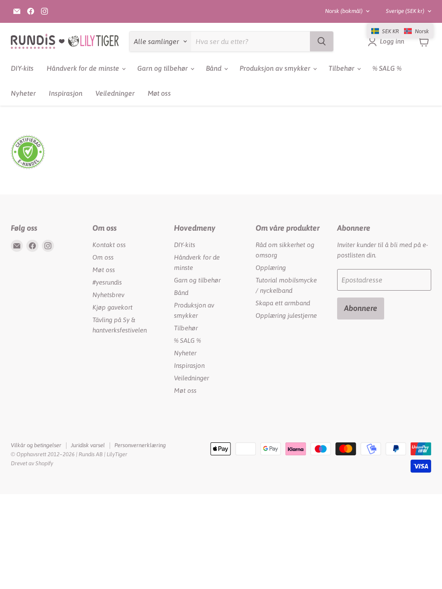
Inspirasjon (65, 93)
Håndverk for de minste (84, 68)
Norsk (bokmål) (344, 11)
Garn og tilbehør (163, 68)
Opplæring (271, 267)
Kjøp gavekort (112, 307)
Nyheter (23, 93)
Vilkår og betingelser (36, 445)
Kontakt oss (109, 244)
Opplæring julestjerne (286, 315)
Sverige (405, 11)
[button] (400, 31)
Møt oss (159, 93)
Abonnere (360, 308)
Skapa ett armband (283, 303)
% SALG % (387, 68)
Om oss (103, 257)
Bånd (214, 68)
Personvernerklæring (140, 445)
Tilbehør (342, 68)
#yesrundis (107, 282)
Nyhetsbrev (108, 294)
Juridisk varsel (88, 445)
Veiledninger (115, 93)
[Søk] (321, 41)
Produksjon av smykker (276, 68)
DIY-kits (22, 68)
